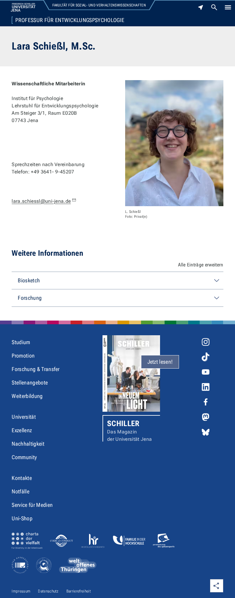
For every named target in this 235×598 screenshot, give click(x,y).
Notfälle (20, 491)
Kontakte (22, 478)
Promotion (23, 355)
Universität (24, 417)
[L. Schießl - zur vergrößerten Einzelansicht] (174, 143)
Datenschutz (48, 591)
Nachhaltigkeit (28, 443)
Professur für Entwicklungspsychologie (69, 20)
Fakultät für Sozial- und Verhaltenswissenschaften (99, 5)
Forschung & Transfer (35, 369)
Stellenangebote (30, 382)
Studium (21, 342)
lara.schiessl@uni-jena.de (41, 201)
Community (24, 457)
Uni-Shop (22, 518)
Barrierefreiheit (78, 591)
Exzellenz (22, 430)
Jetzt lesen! (160, 361)
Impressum (21, 591)
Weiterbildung (27, 396)
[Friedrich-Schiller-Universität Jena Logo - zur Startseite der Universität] (23, 7)
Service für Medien (32, 505)
